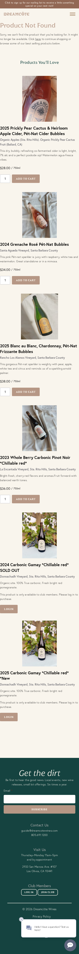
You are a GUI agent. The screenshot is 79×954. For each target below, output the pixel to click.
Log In (28, 892)
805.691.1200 (39, 835)
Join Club (48, 892)
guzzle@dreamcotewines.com (39, 830)
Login (9, 609)
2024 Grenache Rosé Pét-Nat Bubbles (34, 244)
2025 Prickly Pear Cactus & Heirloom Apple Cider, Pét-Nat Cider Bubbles (34, 130)
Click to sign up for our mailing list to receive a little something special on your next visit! (39, 4)
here (38, 39)
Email (7, 790)
